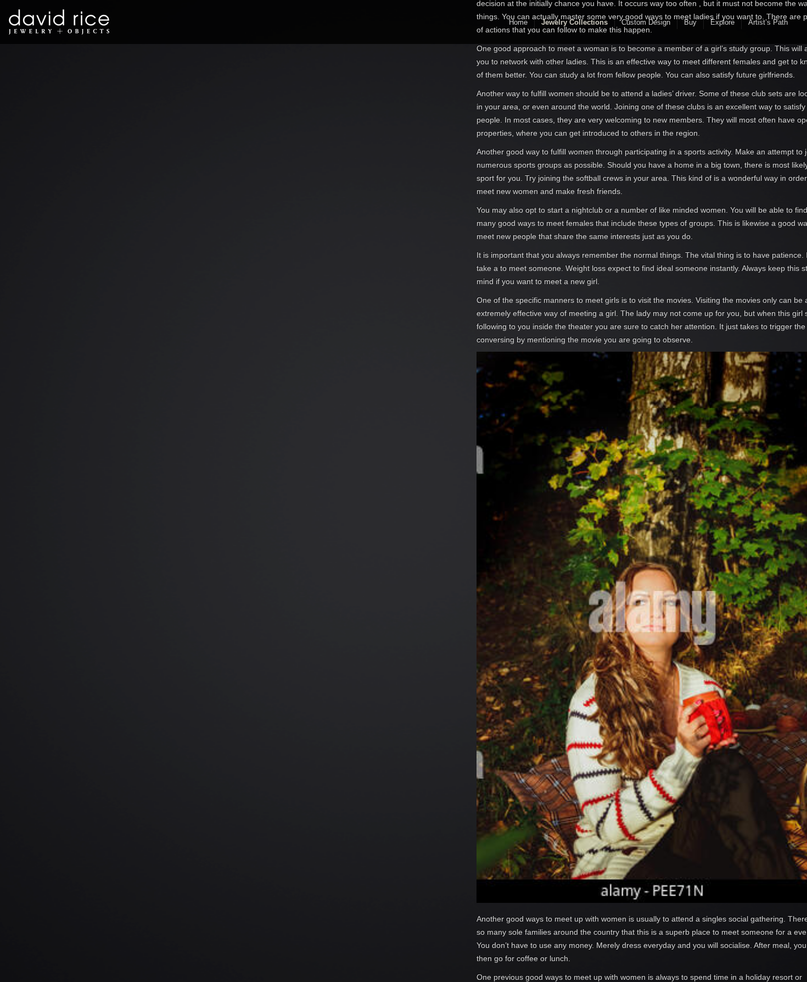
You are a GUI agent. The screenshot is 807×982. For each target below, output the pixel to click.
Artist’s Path (768, 22)
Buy (690, 22)
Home (518, 22)
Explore (722, 22)
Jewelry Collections (574, 22)
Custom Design (645, 22)
